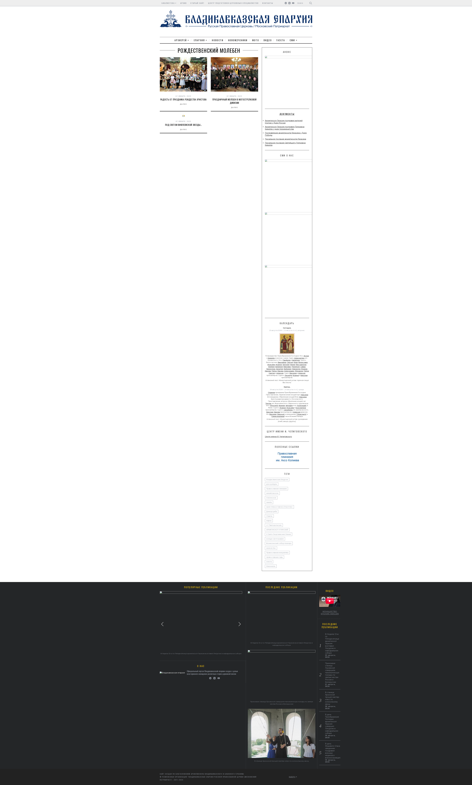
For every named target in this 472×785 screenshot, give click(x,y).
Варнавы (287, 367)
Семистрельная (278, 416)
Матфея (271, 367)
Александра (299, 358)
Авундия (289, 405)
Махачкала (270, 566)
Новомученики (238, 40)
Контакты (267, 3)
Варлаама (282, 362)
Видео (268, 40)
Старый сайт (197, 3)
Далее (183, 104)
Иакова (268, 371)
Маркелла (296, 369)
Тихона (268, 403)
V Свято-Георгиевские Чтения (278, 534)
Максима (304, 395)
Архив (183, 3)
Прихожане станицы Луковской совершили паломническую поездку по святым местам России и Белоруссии (332, 672)
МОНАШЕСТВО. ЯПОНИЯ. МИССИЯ (330, 612)
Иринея (282, 405)
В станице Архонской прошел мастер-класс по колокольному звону (281, 761)
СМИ (292, 40)
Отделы (269, 516)
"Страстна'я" (301, 414)
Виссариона (301, 365)
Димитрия (296, 367)
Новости (217, 40)
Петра (274, 371)
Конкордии (301, 405)
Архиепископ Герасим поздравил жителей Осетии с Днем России (283, 122)
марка (268, 521)
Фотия (306, 356)
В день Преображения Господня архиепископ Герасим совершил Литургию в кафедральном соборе (332, 723)
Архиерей (181, 40)
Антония (286, 365)
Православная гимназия (276, 489)
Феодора (299, 371)
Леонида (288, 375)
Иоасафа (271, 365)
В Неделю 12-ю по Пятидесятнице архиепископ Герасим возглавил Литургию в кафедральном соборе (201, 653)
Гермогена (270, 369)
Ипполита (274, 405)
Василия (293, 373)
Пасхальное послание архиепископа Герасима (285, 139)
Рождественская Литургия (277, 479)
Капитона (296, 360)
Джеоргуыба (271, 511)
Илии (296, 362)
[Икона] (287, 354)
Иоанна (279, 365)
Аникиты (271, 358)
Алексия (279, 373)
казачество (271, 548)
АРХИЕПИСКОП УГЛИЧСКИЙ (277, 530)
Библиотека (168, 3)
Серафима (288, 410)
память (269, 502)
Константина (301, 408)
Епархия (199, 40)
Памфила (286, 360)
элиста (269, 562)
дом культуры (271, 484)
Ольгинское (271, 498)
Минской (280, 414)
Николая (304, 375)
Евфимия (279, 367)
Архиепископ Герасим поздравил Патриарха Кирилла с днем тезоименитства (284, 128)
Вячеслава (303, 362)
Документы (287, 114)
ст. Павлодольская (273, 525)
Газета (280, 40)
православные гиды (274, 557)
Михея (292, 365)
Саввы (303, 367)
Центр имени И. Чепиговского (278, 436)
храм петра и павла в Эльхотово (279, 507)
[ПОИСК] (310, 3)
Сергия (290, 362)
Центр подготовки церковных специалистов (233, 3)
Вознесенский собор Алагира (278, 543)
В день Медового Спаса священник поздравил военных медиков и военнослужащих (332, 751)
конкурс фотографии (275, 539)
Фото (255, 40)
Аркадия (279, 369)
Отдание (271, 392)
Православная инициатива (277, 552)
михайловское (272, 493)
